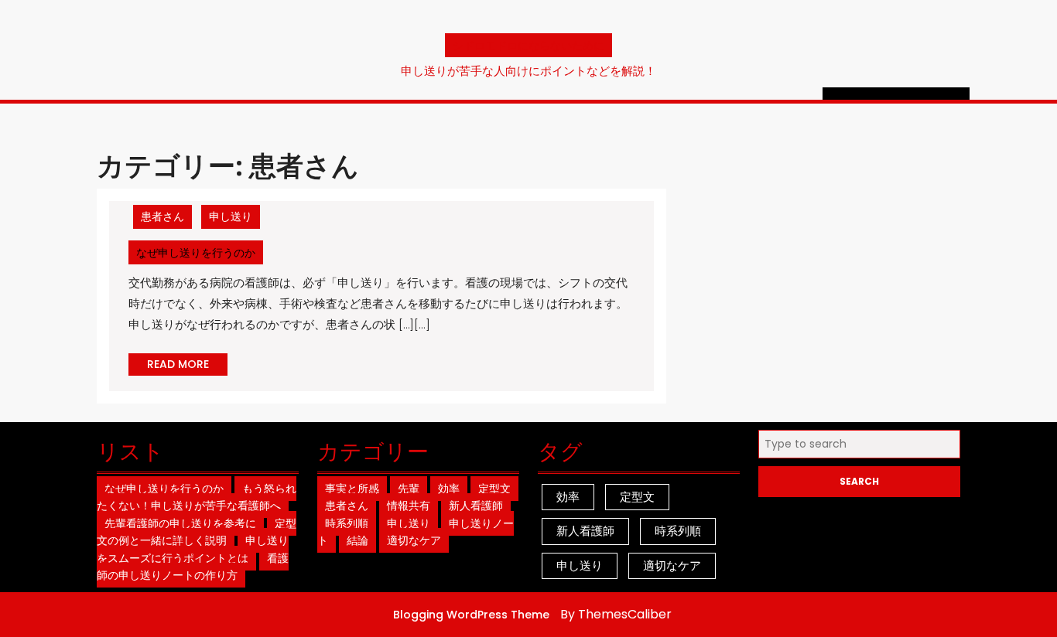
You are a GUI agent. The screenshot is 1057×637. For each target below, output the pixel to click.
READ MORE (187, 366)
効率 (449, 488)
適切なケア (414, 540)
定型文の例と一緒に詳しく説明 (196, 532)
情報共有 (408, 505)
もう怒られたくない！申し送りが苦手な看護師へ (196, 497)
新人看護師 (476, 505)
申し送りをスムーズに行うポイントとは (193, 549)
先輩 (408, 488)
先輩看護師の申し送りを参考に (180, 523)
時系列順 (346, 523)
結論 (357, 540)
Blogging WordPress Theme (471, 614)
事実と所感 (352, 488)
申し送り (230, 216)
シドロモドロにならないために (528, 45)
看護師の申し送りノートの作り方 (193, 567)
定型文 (494, 488)
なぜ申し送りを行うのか (199, 252)
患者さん (162, 216)
